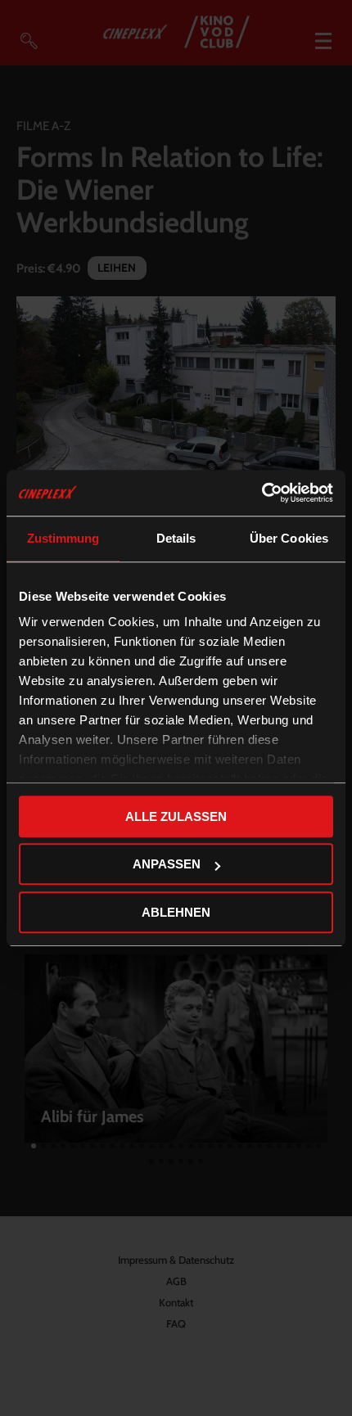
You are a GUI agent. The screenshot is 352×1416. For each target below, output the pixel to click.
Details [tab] (176, 538)
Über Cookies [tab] (289, 538)
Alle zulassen (176, 816)
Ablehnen (176, 912)
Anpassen (167, 864)
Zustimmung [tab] (63, 538)
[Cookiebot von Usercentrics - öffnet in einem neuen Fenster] (261, 492)
